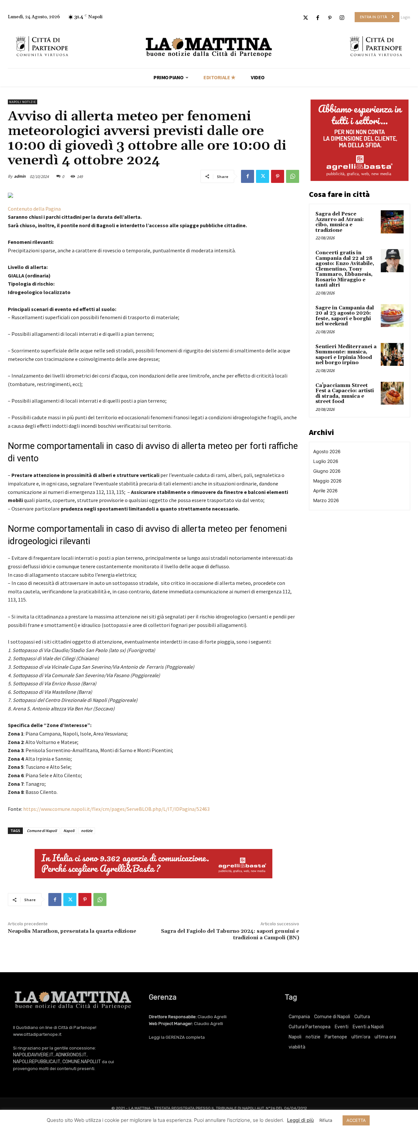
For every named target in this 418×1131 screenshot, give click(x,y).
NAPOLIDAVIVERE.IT (33, 1055)
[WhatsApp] (292, 176)
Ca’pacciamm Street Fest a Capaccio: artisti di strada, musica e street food (344, 393)
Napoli (68, 830)
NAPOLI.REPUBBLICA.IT (36, 1061)
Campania (299, 1016)
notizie (86, 830)
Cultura (362, 1016)
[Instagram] (342, 18)
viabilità (297, 1047)
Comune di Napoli (42, 830)
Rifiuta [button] (325, 1120)
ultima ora (385, 1037)
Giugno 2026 (327, 471)
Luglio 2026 (325, 461)
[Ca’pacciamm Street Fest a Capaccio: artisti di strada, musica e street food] (392, 393)
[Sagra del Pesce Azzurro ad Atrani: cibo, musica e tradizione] (392, 221)
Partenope (336, 1037)
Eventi (341, 1027)
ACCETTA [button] (356, 1120)
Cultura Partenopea (309, 1027)
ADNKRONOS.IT (71, 1055)
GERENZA (175, 1037)
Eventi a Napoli (368, 1027)
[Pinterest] (330, 18)
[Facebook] (317, 18)
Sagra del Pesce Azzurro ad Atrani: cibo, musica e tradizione (339, 222)
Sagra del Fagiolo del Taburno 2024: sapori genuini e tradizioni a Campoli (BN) (230, 934)
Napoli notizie (22, 102)
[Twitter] (305, 18)
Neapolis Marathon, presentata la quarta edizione (72, 931)
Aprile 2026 (325, 490)
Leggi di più (300, 1120)
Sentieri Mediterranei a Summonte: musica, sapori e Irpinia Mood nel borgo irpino (346, 355)
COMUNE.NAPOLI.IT (81, 1061)
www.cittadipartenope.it (37, 1034)
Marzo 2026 (326, 500)
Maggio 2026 (327, 481)
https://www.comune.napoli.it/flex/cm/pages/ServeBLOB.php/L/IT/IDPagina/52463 (116, 809)
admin (19, 176)
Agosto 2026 (327, 451)
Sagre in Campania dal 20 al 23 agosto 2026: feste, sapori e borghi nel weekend (344, 316)
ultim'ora (360, 1037)
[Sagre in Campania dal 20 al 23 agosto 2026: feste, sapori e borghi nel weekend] (392, 315)
